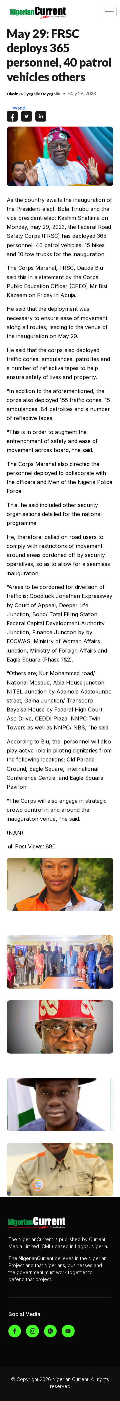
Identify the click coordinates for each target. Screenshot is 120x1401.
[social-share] (12, 116)
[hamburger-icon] (109, 11)
